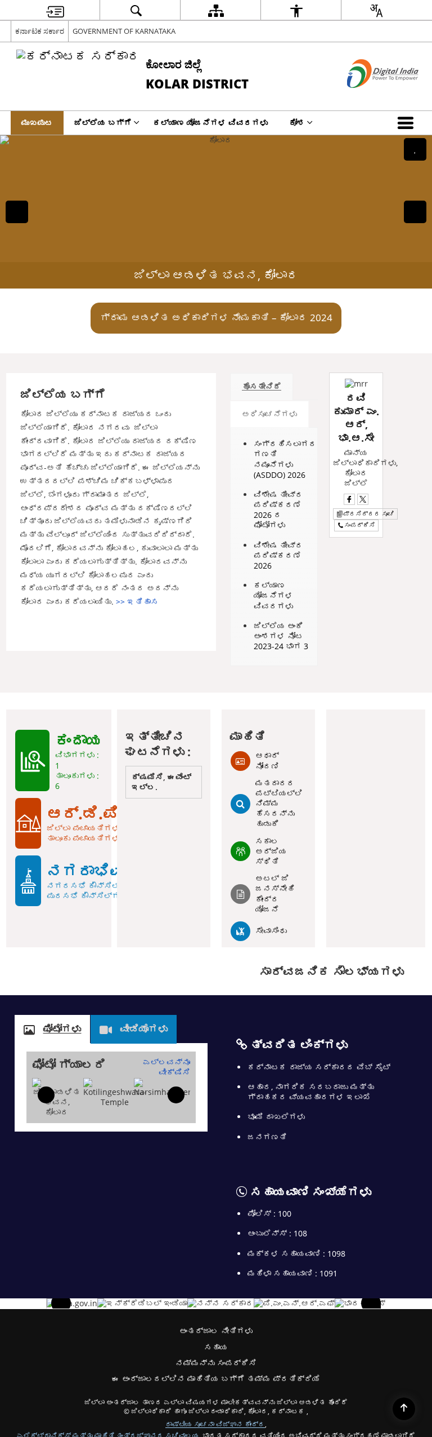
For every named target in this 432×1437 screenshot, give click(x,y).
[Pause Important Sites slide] (374, 1308)
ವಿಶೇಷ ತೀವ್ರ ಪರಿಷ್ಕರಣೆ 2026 (278, 555)
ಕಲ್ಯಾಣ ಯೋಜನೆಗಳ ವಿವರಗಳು (273, 595)
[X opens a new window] (362, 499)
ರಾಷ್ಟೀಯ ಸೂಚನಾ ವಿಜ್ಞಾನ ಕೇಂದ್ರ (215, 1424)
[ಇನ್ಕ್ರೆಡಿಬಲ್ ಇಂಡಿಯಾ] (142, 1303)
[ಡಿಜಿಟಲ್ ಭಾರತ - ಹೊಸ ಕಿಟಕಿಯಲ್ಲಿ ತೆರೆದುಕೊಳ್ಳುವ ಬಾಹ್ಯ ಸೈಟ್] (368, 97)
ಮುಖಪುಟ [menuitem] (37, 122)
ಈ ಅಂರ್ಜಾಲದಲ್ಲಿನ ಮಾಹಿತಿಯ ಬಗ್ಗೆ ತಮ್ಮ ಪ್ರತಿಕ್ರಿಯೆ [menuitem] (216, 1378)
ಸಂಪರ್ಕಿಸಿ (359, 525)
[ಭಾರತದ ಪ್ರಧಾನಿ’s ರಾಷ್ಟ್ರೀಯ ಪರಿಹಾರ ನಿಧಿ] (294, 1303)
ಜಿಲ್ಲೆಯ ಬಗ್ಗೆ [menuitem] (103, 122)
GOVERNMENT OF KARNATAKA (124, 31)
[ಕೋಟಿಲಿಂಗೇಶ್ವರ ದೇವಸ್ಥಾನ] (115, 1092)
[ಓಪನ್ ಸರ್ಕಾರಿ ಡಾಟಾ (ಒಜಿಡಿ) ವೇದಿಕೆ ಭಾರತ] (72, 1303)
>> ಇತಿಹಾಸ (137, 601)
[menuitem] (55, 10)
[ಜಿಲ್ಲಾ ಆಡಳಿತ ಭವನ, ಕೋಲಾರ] (56, 1098)
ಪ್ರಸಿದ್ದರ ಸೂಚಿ (368, 513)
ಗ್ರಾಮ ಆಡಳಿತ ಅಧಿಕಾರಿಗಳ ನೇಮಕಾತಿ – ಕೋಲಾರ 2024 (216, 317)
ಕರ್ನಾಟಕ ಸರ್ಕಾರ (39, 31)
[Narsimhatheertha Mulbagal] (169, 1087)
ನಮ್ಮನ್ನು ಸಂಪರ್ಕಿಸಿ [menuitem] (216, 1363)
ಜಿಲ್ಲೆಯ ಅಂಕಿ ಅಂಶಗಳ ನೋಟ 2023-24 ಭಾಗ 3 (281, 635)
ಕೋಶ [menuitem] (297, 122)
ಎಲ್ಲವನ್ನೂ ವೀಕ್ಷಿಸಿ (166, 1067)
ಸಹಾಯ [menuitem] (216, 1347)
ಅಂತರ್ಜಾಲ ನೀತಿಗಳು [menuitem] (216, 1330)
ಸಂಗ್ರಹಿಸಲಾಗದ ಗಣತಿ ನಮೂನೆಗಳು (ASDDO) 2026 (285, 459)
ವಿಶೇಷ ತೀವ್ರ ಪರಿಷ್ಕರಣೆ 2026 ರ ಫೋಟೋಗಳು (278, 510)
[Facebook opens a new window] (349, 499)
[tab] (261, 386)
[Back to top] (404, 1409)
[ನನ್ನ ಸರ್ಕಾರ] (220, 1303)
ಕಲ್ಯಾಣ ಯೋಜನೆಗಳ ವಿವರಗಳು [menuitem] (210, 122)
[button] (407, 123)
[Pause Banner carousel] (415, 149)
